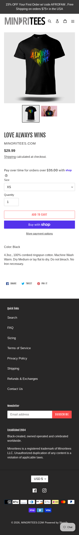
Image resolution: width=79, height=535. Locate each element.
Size (6, 179)
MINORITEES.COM (32, 522)
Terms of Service (19, 348)
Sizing (11, 338)
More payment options (39, 233)
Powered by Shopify (56, 522)
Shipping (10, 156)
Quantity (9, 194)
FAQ (10, 327)
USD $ (38, 478)
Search (12, 317)
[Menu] (73, 21)
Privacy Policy (17, 358)
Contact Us (15, 389)
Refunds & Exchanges (22, 379)
